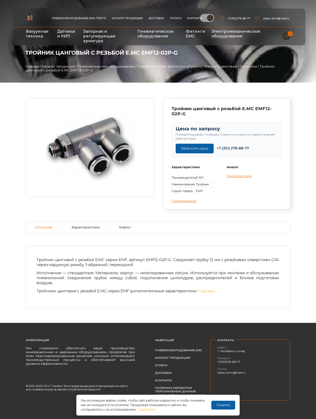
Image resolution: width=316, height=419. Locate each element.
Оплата (175, 18)
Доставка (156, 18)
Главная (32, 66)
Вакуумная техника (37, 34)
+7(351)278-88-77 (238, 18)
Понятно (223, 405)
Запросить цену (194, 148)
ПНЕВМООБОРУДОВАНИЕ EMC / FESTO (79, 18)
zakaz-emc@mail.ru (276, 18)
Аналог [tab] (125, 227)
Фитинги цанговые (220, 66)
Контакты (194, 18)
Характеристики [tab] (86, 227)
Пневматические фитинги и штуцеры (169, 66)
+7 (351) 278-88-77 (233, 148)
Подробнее (146, 409)
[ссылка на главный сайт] (30, 18)
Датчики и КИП (66, 34)
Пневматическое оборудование (155, 34)
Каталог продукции (127, 18)
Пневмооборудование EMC (178, 350)
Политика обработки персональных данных (175, 389)
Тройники (248, 66)
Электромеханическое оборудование (236, 34)
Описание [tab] (43, 227)
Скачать (207, 291)
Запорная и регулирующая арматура (99, 36)
